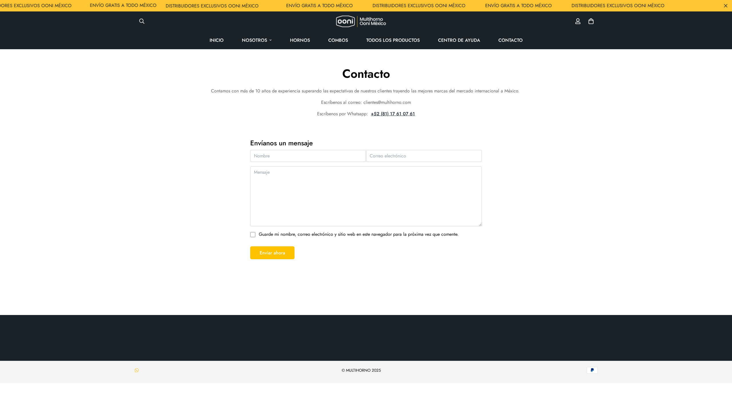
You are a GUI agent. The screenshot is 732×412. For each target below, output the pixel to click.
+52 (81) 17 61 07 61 (393, 113)
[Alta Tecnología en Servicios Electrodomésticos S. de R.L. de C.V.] (366, 21)
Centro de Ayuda (459, 40)
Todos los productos (393, 40)
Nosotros (254, 40)
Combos (338, 40)
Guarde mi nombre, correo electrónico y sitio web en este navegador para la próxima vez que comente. (359, 234)
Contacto (510, 40)
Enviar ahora (272, 252)
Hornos (300, 40)
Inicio (217, 40)
